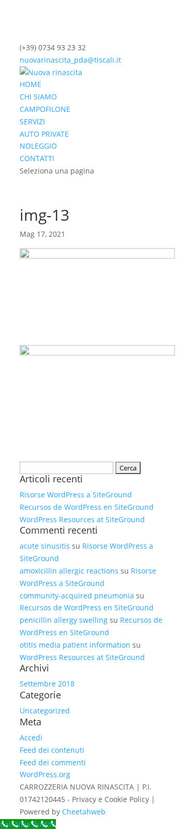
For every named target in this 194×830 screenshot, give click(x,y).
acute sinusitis (45, 546)
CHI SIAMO (38, 97)
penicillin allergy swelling (64, 620)
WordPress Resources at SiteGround (82, 519)
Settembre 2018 (47, 684)
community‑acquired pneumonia (77, 595)
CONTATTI (37, 158)
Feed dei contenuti (52, 750)
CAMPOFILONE (45, 109)
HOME (30, 84)
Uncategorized (45, 710)
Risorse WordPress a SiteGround (76, 494)
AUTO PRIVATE (44, 134)
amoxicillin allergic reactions (69, 571)
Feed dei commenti (53, 762)
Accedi (31, 737)
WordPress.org (45, 774)
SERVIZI (32, 121)
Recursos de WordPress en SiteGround (87, 507)
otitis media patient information (75, 645)
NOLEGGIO (38, 146)
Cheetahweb (84, 812)
